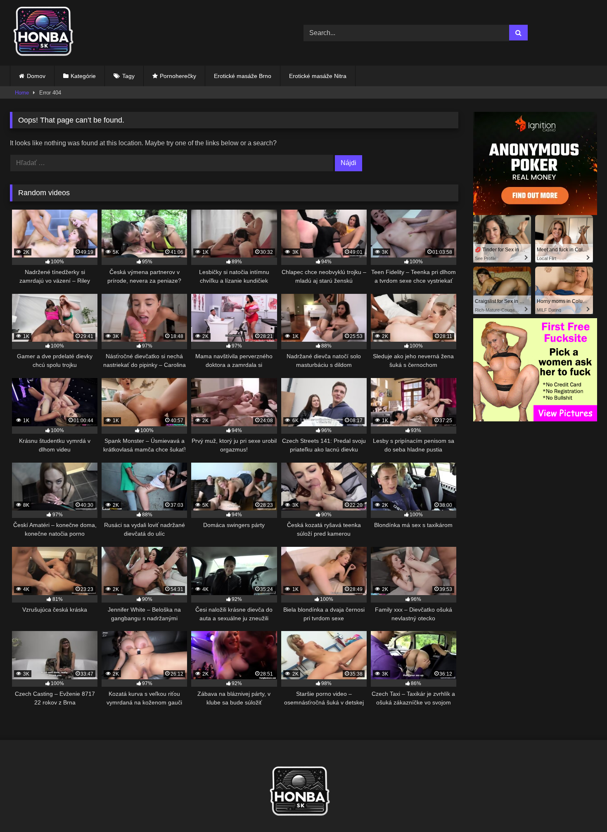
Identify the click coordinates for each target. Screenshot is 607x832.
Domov (36, 76)
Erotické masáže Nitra (317, 76)
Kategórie (83, 76)
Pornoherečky (178, 76)
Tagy (128, 76)
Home (22, 93)
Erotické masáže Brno (242, 76)
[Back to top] (581, 807)
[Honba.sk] (47, 33)
